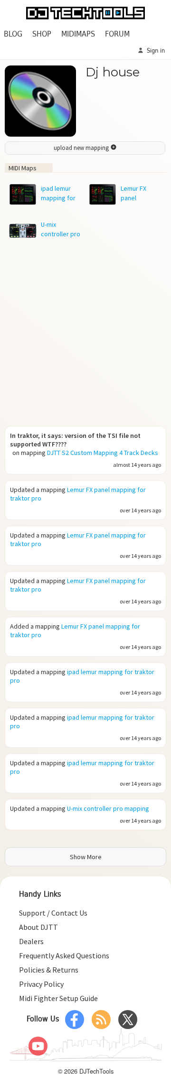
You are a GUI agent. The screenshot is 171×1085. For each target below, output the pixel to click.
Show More (86, 857)
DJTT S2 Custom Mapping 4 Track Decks (102, 452)
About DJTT (38, 927)
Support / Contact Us (53, 913)
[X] (127, 1019)
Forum (117, 34)
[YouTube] (38, 1046)
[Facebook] (74, 1019)
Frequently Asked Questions (64, 955)
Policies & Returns (48, 969)
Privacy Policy (41, 984)
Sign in (155, 51)
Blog (13, 34)
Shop (41, 34)
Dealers (31, 941)
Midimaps (78, 34)
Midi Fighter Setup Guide (58, 998)
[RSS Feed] (101, 1019)
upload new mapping (82, 148)
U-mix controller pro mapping (108, 808)
